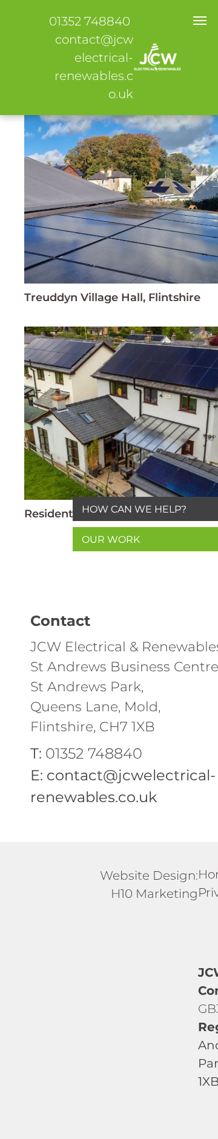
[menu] (200, 20)
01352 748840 (89, 21)
